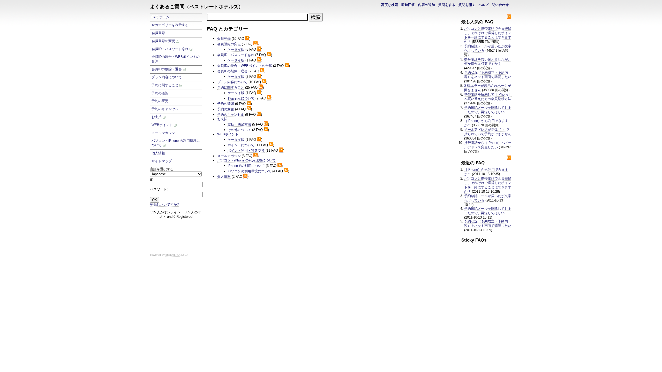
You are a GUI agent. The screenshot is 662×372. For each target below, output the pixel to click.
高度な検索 (389, 5)
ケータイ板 (236, 60)
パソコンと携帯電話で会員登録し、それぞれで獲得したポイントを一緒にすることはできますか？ (487, 35)
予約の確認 (160, 93)
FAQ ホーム (160, 17)
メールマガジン (163, 133)
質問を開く (466, 5)
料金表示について (241, 98)
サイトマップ (162, 161)
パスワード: (159, 189)
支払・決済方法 (239, 124)
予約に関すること (165, 85)
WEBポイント (163, 125)
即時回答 (408, 5)
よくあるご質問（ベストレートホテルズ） (196, 6)
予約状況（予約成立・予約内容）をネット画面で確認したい (487, 75)
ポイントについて (241, 145)
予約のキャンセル (165, 109)
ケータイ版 (236, 49)
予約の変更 (160, 101)
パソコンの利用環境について (249, 171)
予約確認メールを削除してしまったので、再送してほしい (487, 110)
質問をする (446, 5)
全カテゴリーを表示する (170, 25)
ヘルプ (483, 5)
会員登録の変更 (164, 41)
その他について (239, 130)
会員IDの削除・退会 (167, 69)
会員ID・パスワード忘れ (171, 49)
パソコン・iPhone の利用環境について (176, 143)
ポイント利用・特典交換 (246, 150)
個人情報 (158, 153)
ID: (152, 180)
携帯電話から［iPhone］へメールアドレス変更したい (487, 145)
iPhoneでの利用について (246, 166)
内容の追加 (426, 5)
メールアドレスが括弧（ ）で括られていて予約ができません (487, 132)
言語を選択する (162, 169)
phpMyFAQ (173, 254)
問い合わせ (500, 5)
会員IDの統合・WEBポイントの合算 (176, 59)
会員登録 (158, 33)
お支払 (157, 117)
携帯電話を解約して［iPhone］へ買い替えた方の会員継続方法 (487, 96)
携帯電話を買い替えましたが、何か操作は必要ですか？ (487, 61)
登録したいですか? (164, 204)
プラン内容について (167, 77)
